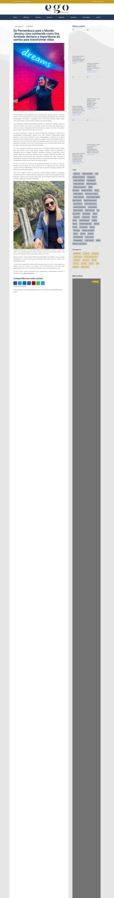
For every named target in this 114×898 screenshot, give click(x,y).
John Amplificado (90, 204)
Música (76, 263)
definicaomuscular (79, 187)
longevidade (92, 207)
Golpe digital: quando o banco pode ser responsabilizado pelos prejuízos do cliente (78, 58)
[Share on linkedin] (24, 283)
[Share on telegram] (43, 283)
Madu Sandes (78, 210)
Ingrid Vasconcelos (90, 200)
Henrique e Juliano (91, 194)
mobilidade (86, 214)
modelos (76, 217)
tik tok (83, 234)
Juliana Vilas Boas (79, 207)
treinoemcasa (78, 237)
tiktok (76, 234)
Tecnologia (85, 267)
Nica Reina (86, 217)
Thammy (76, 230)
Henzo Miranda (78, 197)
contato (98, 17)
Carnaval (37, 17)
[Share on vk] (29, 283)
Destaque (73, 17)
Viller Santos (89, 240)
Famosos (49, 17)
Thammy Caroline (88, 230)
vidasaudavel (78, 240)
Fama (96, 190)
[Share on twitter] (20, 283)
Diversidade (86, 17)
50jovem (76, 174)
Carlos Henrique (79, 180)
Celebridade (91, 180)
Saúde (91, 263)
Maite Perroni (90, 210)
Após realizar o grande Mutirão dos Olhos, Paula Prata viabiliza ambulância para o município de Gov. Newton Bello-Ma (78, 157)
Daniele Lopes (91, 184)
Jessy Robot (78, 204)
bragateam (91, 177)
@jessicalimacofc (29, 273)
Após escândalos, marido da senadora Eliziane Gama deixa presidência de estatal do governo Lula (78, 109)
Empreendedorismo (91, 257)
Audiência (61, 17)
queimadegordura (85, 224)
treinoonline (89, 237)
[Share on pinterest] (34, 283)
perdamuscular (84, 220)
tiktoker (90, 234)
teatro (92, 227)
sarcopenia (83, 227)
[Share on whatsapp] (38, 283)
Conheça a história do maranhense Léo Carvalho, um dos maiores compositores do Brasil (93, 66)
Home (15, 17)
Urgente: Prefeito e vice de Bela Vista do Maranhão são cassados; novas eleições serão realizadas (93, 102)
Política (84, 263)
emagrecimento (87, 190)
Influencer (26, 17)
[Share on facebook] (15, 283)
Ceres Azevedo (79, 184)
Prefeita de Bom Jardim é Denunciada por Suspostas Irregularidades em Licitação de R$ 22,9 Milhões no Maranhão (93, 148)
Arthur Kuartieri (87, 174)
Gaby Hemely (78, 194)
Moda (95, 214)
